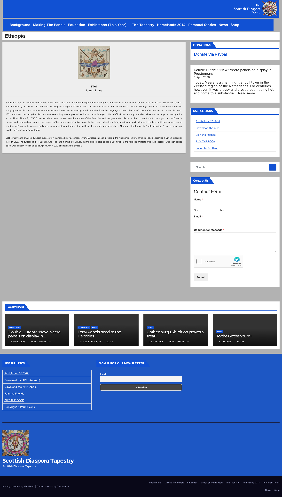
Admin (110, 341)
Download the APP (207, 128)
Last (222, 210)
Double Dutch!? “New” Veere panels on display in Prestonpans (232, 72)
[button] (277, 24)
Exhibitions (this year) (107, 25)
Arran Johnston (41, 341)
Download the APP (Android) (22, 380)
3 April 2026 (18, 341)
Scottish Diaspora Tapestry (37, 460)
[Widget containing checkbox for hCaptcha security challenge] (218, 261)
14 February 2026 (91, 341)
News (223, 25)
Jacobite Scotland (207, 148)
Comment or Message (209, 229)
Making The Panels (49, 25)
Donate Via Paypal (210, 54)
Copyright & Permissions (19, 407)
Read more (246, 93)
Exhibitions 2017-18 (208, 121)
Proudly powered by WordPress (18, 486)
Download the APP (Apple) (21, 386)
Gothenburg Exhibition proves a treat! (175, 334)
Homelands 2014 (171, 25)
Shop (235, 25)
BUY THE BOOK (205, 141)
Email (198, 216)
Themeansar (63, 486)
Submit (200, 277)
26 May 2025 (156, 341)
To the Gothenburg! (233, 336)
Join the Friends (206, 134)
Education (76, 25)
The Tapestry (143, 25)
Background (20, 25)
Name (198, 199)
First (196, 210)
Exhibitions (14, 328)
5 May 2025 (225, 341)
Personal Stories (202, 25)
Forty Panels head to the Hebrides (99, 334)
